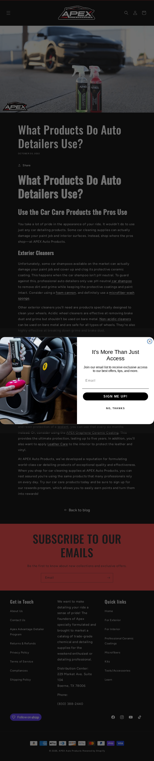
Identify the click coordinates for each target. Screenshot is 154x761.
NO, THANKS (115, 408)
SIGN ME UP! (115, 396)
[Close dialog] (149, 341)
